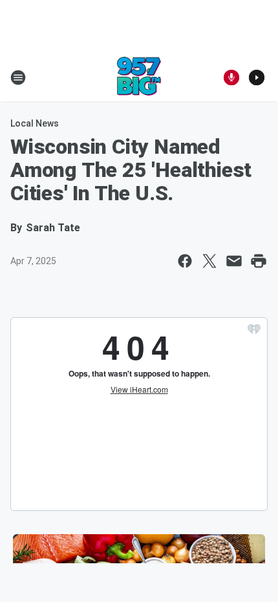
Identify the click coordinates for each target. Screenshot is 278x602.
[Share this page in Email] (234, 261)
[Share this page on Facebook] (185, 261)
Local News (34, 123)
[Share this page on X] (209, 261)
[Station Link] (139, 77)
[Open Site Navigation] (18, 77)
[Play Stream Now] (256, 77)
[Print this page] (259, 261)
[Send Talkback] (231, 77)
